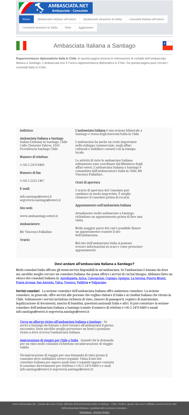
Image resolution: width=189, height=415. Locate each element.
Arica (82, 278)
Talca (59, 282)
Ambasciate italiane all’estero (56, 19)
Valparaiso (98, 282)
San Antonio (45, 282)
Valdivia (82, 282)
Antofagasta (68, 278)
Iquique (123, 278)
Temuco (69, 282)
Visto (68, 27)
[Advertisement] (94, 97)
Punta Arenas (25, 282)
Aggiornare (85, 27)
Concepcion (96, 278)
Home (26, 19)
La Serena (138, 278)
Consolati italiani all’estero (146, 19)
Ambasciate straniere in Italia (102, 19)
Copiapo (111, 278)
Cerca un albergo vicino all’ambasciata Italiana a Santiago (60, 322)
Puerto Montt (156, 278)
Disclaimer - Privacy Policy (94, 412)
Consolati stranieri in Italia (40, 27)
